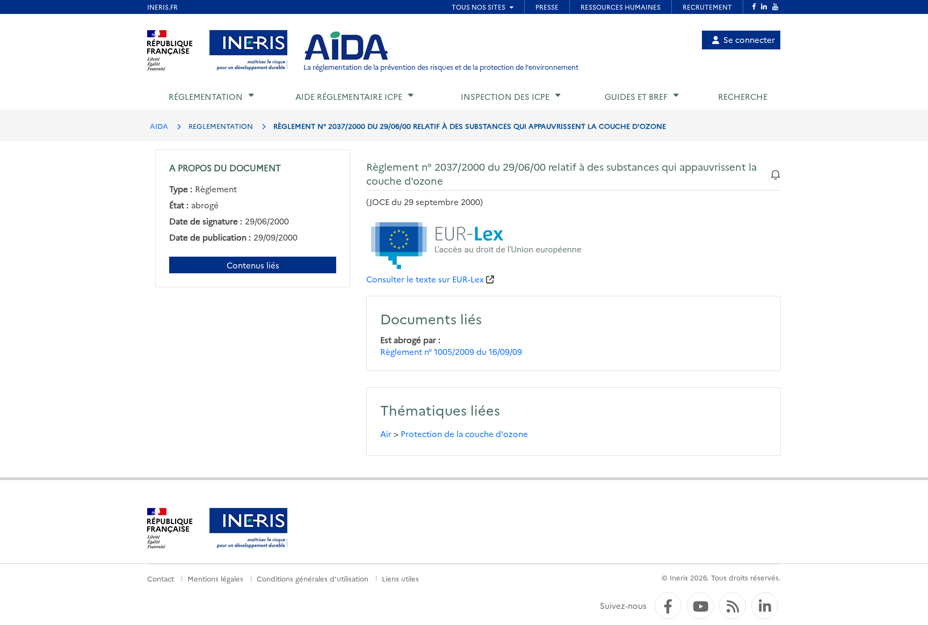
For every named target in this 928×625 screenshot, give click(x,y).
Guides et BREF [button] (636, 96)
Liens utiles (400, 578)
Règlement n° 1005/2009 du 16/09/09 (451, 351)
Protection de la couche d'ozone (464, 433)
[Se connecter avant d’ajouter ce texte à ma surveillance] (775, 173)
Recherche (742, 96)
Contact (160, 578)
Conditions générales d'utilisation (312, 578)
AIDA (159, 125)
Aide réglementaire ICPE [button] (348, 96)
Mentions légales (215, 578)
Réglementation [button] (206, 96)
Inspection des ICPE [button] (505, 96)
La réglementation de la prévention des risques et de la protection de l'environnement (440, 66)
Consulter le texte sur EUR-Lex (425, 279)
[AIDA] (346, 46)
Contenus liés (253, 265)
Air (386, 433)
